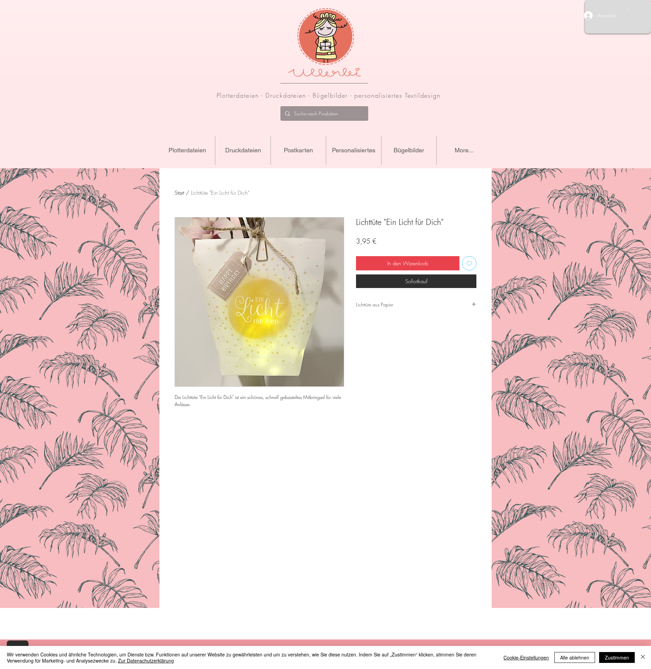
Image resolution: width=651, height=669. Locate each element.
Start (179, 192)
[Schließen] (643, 657)
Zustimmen (617, 657)
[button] (629, 9)
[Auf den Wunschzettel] (469, 263)
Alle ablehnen (574, 657)
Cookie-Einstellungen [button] (526, 657)
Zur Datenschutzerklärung (146, 660)
